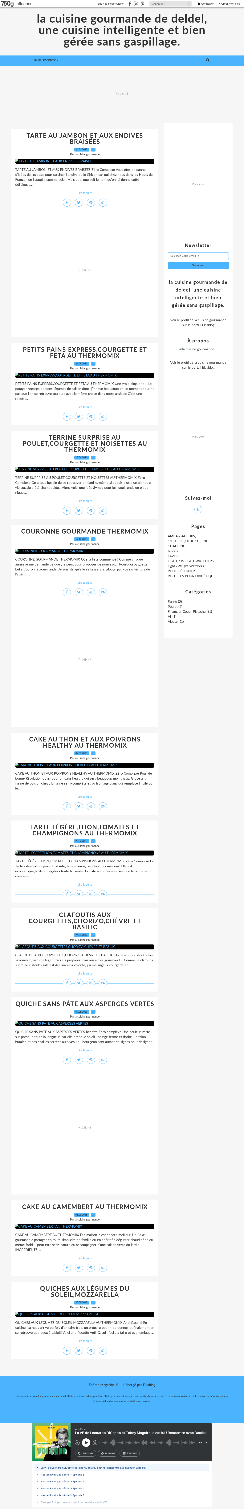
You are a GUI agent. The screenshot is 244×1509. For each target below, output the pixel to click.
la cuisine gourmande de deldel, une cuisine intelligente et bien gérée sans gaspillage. (122, 30)
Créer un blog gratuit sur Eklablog (95, 1396)
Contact (135, 1396)
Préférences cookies (140, 1401)
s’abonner (88, 1453)
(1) (190, 612)
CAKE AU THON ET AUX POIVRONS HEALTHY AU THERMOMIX (85, 743)
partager (110, 1453)
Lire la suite (85, 193)
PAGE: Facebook (46, 60)
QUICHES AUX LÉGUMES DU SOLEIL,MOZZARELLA (85, 1292)
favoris (173, 551)
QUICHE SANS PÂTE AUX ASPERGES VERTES (84, 1004)
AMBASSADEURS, (182, 536)
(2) (175, 602)
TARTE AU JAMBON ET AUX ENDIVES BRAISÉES (84, 139)
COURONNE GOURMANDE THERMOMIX (85, 532)
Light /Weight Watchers (186, 566)
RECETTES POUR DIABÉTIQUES (192, 576)
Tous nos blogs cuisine (110, 3)
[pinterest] (142, 4)
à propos (132, 1453)
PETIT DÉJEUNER (181, 571)
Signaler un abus (151, 1396)
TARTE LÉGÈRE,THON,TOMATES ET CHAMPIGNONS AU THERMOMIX (85, 830)
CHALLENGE (177, 546)
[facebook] (130, 4)
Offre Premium (217, 1396)
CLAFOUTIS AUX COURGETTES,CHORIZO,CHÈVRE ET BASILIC (85, 921)
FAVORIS (174, 556)
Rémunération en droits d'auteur (190, 1396)
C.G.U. (167, 1396)
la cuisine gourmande (210, 320)
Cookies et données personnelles (109, 1401)
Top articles (122, 1396)
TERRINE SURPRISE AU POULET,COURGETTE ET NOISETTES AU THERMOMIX (84, 444)
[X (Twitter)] (136, 4)
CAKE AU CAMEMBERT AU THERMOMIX (85, 1207)
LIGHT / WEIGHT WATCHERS (191, 561)
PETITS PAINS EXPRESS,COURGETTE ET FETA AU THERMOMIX (85, 353)
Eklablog (149, 1385)
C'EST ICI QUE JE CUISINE (188, 541)
